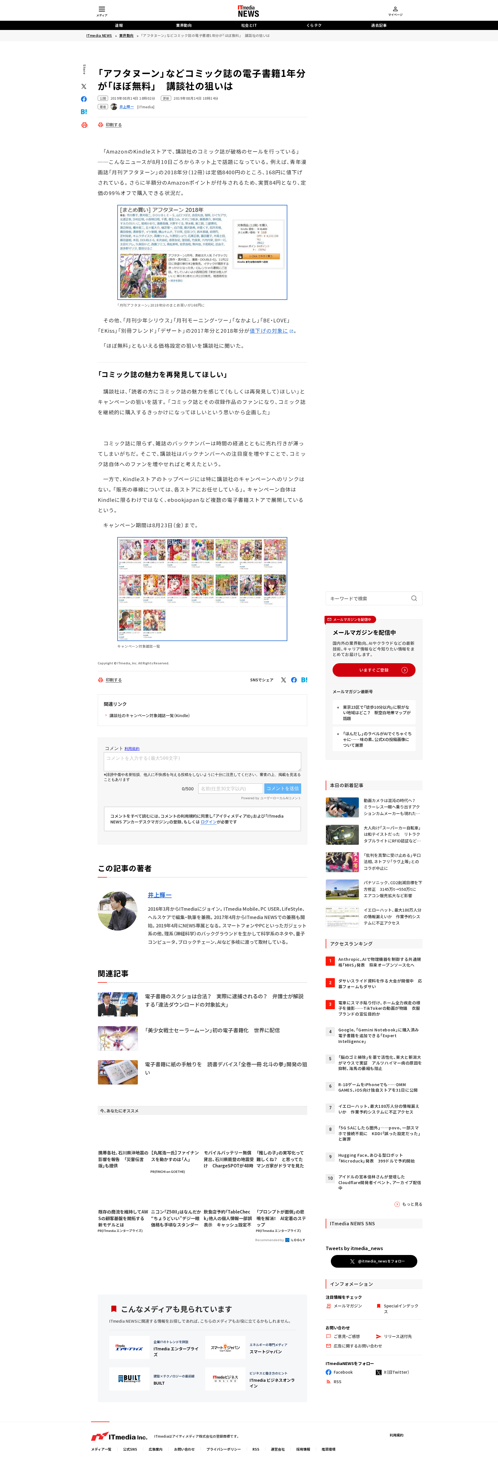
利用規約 (396, 1434)
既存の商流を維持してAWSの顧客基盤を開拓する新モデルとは (123, 1218)
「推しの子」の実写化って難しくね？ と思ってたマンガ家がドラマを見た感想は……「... (280, 1159)
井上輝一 (160, 895)
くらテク (314, 25)
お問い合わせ (184, 1449)
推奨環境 (328, 1449)
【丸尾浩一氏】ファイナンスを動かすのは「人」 (175, 1156)
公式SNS (130, 1449)
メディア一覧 (101, 1449)
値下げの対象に (269, 330)
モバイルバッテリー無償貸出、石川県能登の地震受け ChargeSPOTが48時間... (229, 1159)
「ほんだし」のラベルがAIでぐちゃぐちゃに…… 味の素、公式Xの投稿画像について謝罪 (377, 739)
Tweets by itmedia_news (354, 1248)
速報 (119, 25)
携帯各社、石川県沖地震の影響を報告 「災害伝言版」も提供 (123, 1159)
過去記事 (379, 25)
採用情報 (303, 1449)
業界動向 (184, 25)
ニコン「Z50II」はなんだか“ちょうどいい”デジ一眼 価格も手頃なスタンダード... (176, 1218)
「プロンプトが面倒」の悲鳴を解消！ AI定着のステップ (281, 1218)
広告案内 (156, 1449)
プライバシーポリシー (223, 1449)
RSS (255, 1449)
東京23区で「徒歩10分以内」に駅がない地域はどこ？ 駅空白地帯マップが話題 (377, 712)
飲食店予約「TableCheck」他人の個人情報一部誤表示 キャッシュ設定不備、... (228, 1218)
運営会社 (278, 1449)
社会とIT (249, 25)
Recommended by (269, 1239)
